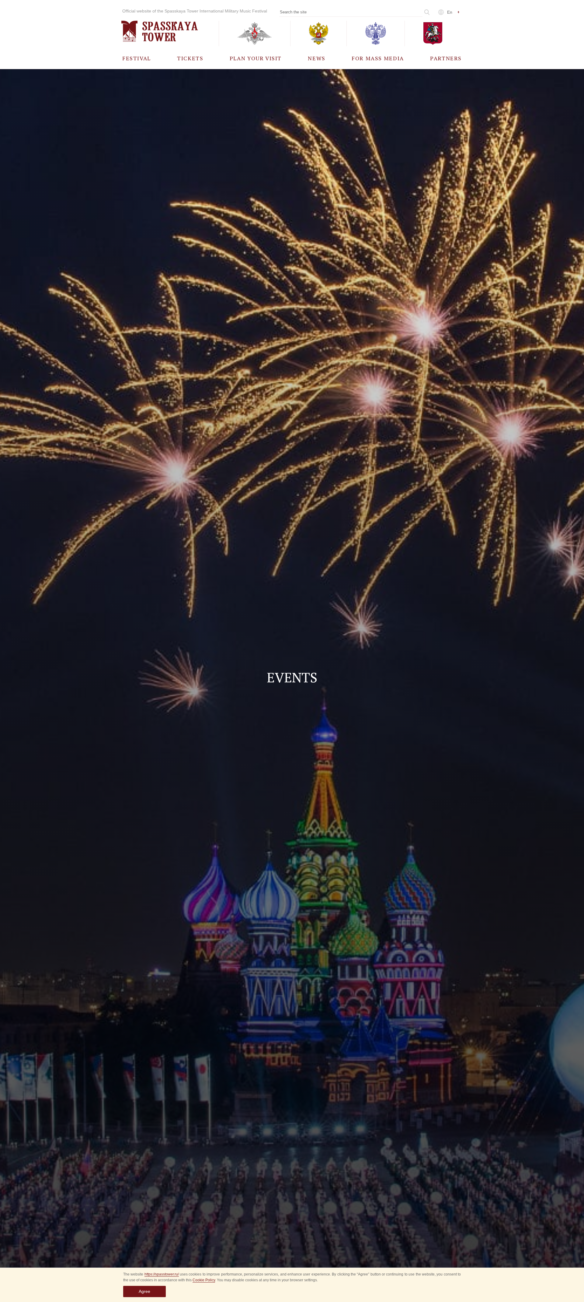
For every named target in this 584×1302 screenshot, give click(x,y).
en (449, 12)
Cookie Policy (204, 1280)
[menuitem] (136, 58)
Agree (144, 1291)
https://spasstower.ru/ (161, 1274)
